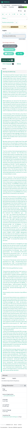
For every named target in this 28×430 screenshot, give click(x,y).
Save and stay (9, 50)
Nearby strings (7, 60)
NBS (10, 33)
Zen (21, 11)
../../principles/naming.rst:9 (8, 395)
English (5, 7)
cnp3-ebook (7, 5)
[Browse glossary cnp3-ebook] (25, 375)
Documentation (4, 427)
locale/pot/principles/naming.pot (10, 417)
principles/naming (17, 5)
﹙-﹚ (19, 33)
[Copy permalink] (25, 26)
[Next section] (21, 14)
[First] (3, 14)
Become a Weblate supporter (15, 427)
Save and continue (10, 46)
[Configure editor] (25, 11)
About (15, 424)
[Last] (24, 14)
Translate (11, 7)
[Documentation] (25, 385)
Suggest (9, 54)
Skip (20, 54)
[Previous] (9, 14)
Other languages (8, 64)
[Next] (17, 14)
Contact (20, 424)
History (19, 64)
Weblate (6, 2)
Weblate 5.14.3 (9, 424)
